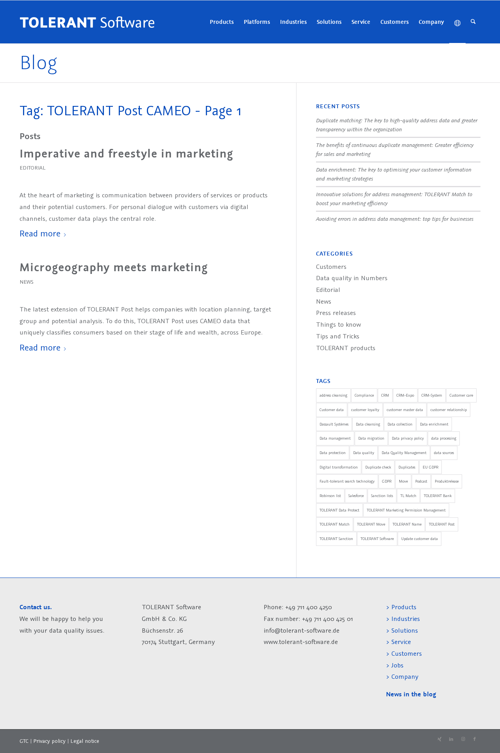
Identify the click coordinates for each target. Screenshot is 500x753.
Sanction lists (382, 495)
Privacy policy (50, 740)
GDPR (386, 481)
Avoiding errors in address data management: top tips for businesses (394, 218)
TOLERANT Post (442, 524)
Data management (335, 438)
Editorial (32, 167)
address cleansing (333, 395)
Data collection (400, 424)
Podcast (421, 481)
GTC (24, 740)
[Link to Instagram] (463, 739)
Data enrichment (434, 424)
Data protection (333, 452)
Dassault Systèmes (334, 424)
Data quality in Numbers (352, 278)
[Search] (473, 21)
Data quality (363, 452)
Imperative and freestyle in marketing (126, 153)
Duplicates (406, 467)
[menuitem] (222, 21)
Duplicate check (378, 467)
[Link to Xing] (439, 739)
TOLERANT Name (407, 524)
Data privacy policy (408, 438)
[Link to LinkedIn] (451, 739)
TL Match (408, 495)
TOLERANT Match (335, 524)
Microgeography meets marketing (114, 267)
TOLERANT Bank (438, 495)
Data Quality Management (404, 452)
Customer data (332, 409)
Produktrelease (447, 481)
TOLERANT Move (371, 524)
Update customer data (419, 538)
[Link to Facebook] (474, 739)
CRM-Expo (405, 395)
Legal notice (84, 740)
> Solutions (402, 630)
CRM (385, 395)
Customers (331, 266)
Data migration (371, 438)
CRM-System (431, 395)
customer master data (405, 409)
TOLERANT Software (377, 538)
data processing (443, 438)
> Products (401, 607)
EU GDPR (430, 467)
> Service (398, 641)
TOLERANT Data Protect (339, 510)
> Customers (404, 653)
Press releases (336, 312)
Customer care (461, 395)
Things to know (338, 324)
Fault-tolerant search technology (347, 481)
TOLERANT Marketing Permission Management (406, 510)
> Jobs (395, 665)
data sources (444, 452)
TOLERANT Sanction (336, 538)
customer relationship (448, 409)
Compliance (364, 395)
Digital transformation (339, 467)
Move (403, 481)
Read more (40, 233)
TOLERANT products (345, 347)
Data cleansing (368, 424)
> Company (402, 676)
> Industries (403, 618)
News (26, 281)
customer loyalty (365, 409)
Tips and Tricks (337, 336)
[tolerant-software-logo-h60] (87, 21)
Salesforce (356, 495)
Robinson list (330, 495)
